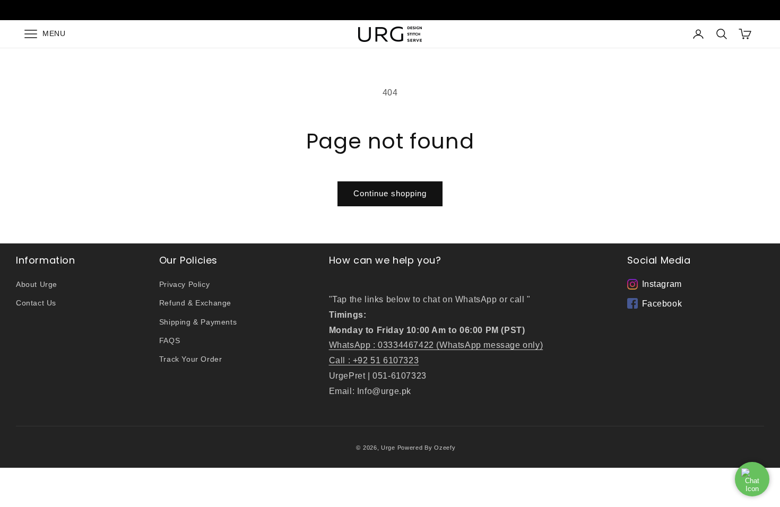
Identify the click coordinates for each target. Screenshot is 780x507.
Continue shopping (390, 193)
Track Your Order (190, 359)
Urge (388, 447)
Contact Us (36, 303)
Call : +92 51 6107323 (374, 360)
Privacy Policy (184, 284)
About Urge (36, 284)
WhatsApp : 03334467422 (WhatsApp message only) (436, 344)
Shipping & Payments (198, 322)
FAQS (169, 340)
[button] (42, 33)
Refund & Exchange (195, 303)
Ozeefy (444, 447)
